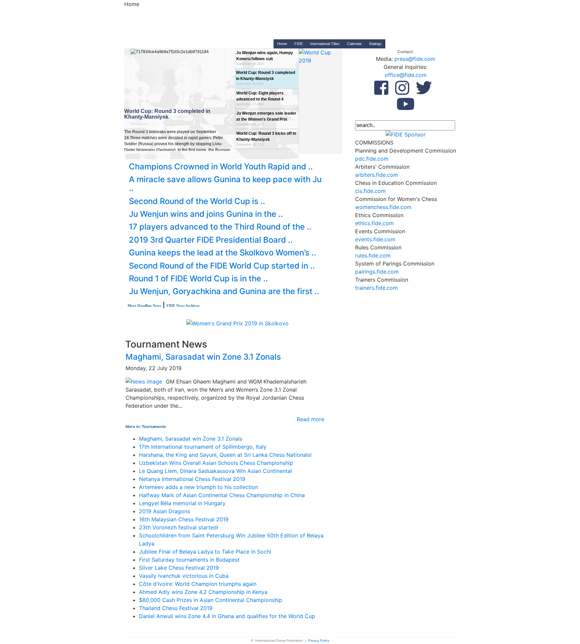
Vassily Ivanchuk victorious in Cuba (184, 575)
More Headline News (144, 306)
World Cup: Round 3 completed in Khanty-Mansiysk (265, 77)
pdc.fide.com (371, 158)
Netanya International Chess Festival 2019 (192, 479)
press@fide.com (414, 58)
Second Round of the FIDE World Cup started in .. (222, 266)
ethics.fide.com (374, 223)
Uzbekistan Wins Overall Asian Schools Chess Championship (216, 462)
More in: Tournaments (146, 426)
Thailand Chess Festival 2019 (175, 608)
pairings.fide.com (377, 271)
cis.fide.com (370, 191)
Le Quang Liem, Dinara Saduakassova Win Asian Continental (215, 471)
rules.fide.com (373, 255)
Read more (310, 419)
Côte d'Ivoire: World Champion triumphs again (197, 583)
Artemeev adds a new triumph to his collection (198, 487)
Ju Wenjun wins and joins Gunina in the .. (206, 214)
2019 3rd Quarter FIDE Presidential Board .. (211, 240)
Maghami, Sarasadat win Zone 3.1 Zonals (203, 357)
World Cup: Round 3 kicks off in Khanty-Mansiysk (266, 138)
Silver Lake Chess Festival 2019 (179, 567)
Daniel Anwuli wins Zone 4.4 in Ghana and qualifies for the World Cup (227, 616)
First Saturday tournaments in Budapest (189, 559)
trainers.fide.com (376, 287)
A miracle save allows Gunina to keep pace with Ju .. (225, 183)
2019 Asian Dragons (164, 511)
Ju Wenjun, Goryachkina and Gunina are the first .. (224, 291)
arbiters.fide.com (376, 174)
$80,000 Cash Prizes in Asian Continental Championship (210, 600)
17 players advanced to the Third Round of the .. (220, 227)
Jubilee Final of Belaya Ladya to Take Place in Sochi (205, 551)
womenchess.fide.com (383, 207)
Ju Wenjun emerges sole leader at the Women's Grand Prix (266, 118)
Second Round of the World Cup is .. (197, 201)
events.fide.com (375, 239)
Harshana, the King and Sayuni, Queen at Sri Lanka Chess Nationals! (225, 454)
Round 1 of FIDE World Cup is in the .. (198, 278)
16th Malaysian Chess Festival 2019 (184, 519)
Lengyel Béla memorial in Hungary (182, 503)
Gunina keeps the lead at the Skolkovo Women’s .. (222, 252)
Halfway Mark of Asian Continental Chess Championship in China (222, 495)
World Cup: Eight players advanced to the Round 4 (260, 98)
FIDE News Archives (182, 306)
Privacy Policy (318, 640)
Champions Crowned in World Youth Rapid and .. (221, 166)
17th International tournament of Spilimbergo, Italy (203, 446)
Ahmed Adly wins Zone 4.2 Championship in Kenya (203, 592)
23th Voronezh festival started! (178, 527)
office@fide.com (406, 75)
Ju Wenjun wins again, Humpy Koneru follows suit (264, 58)
